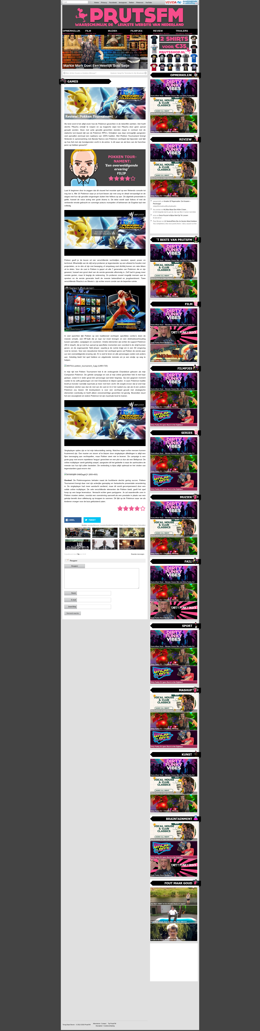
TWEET (92, 520)
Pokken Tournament (129, 136)
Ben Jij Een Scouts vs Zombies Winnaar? (81, 73)
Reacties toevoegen (137, 554)
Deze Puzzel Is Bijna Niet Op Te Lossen (173, 215)
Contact (103, 1023)
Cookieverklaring (109, 1026)
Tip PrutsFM (112, 1023)
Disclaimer (99, 1026)
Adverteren (96, 1023)
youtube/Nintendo (93, 525)
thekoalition (142, 525)
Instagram (123, 3)
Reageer (74, 566)
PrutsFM (87, 1024)
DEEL (72, 520)
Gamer (126, 525)
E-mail (73, 600)
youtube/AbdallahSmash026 (109, 525)
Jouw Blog (72, 607)
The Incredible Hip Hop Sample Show (93, 65)
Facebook (113, 3)
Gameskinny (133, 525)
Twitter (131, 3)
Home (96, 3)
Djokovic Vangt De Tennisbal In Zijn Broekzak (127, 73)
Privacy (104, 3)
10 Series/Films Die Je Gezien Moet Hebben (180, 221)
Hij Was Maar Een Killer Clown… (175, 210)
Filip (78, 554)
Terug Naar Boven (69, 1024)
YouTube (148, 3)
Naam (73, 593)
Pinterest (139, 3)
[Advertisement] (174, 962)
